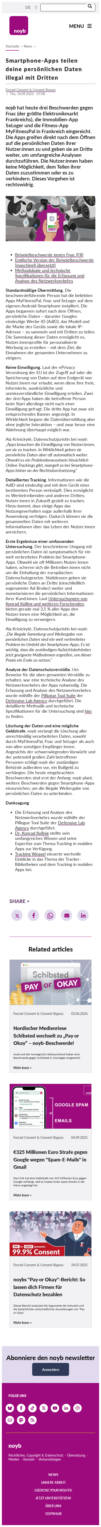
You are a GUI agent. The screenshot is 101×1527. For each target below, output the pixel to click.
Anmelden (50, 1369)
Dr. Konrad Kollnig (32, 833)
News (28, 46)
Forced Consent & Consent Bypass (31, 90)
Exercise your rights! (53, 1490)
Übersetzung (76, 1455)
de (28, 7)
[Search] (89, 6)
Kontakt (29, 1459)
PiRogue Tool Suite (58, 695)
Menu (76, 25)
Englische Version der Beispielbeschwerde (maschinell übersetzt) (54, 262)
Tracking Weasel (30, 853)
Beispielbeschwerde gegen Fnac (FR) (49, 254)
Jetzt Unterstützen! (53, 1498)
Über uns (53, 1506)
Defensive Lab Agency (26, 700)
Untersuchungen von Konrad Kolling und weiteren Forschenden (46, 601)
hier (88, 711)
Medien (13, 1459)
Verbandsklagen (50, 1459)
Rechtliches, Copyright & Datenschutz (35, 1455)
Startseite (12, 46)
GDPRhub (53, 1514)
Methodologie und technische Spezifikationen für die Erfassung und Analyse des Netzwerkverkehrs (49, 275)
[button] (17, 915)
